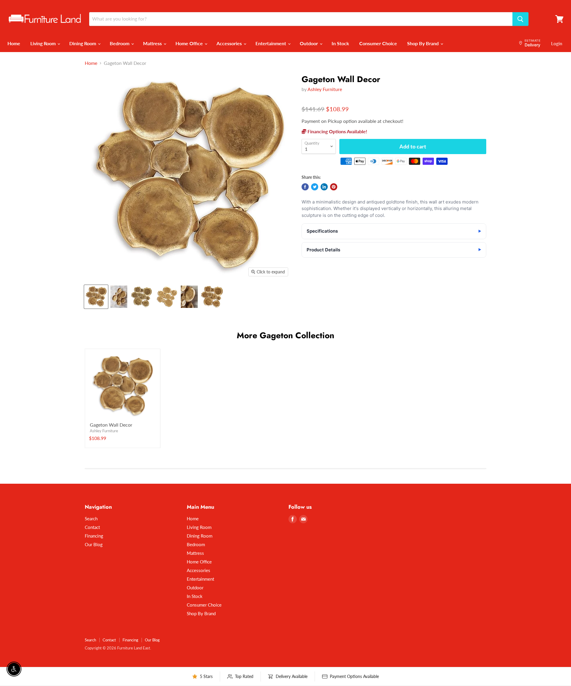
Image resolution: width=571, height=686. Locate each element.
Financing (94, 535)
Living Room (43, 43)
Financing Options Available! (336, 131)
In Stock (340, 43)
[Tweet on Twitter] (314, 186)
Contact (92, 527)
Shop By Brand (423, 43)
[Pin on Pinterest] (333, 186)
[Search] (520, 19)
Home (13, 43)
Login (556, 43)
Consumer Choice (378, 43)
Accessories (230, 43)
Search (91, 518)
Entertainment (271, 43)
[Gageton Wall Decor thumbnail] (96, 296)
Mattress (153, 43)
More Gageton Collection (285, 335)
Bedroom (120, 43)
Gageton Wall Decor (111, 424)
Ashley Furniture (325, 89)
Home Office (189, 43)
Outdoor (309, 43)
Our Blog (94, 544)
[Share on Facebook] (305, 186)
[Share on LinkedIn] (324, 186)
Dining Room (83, 43)
